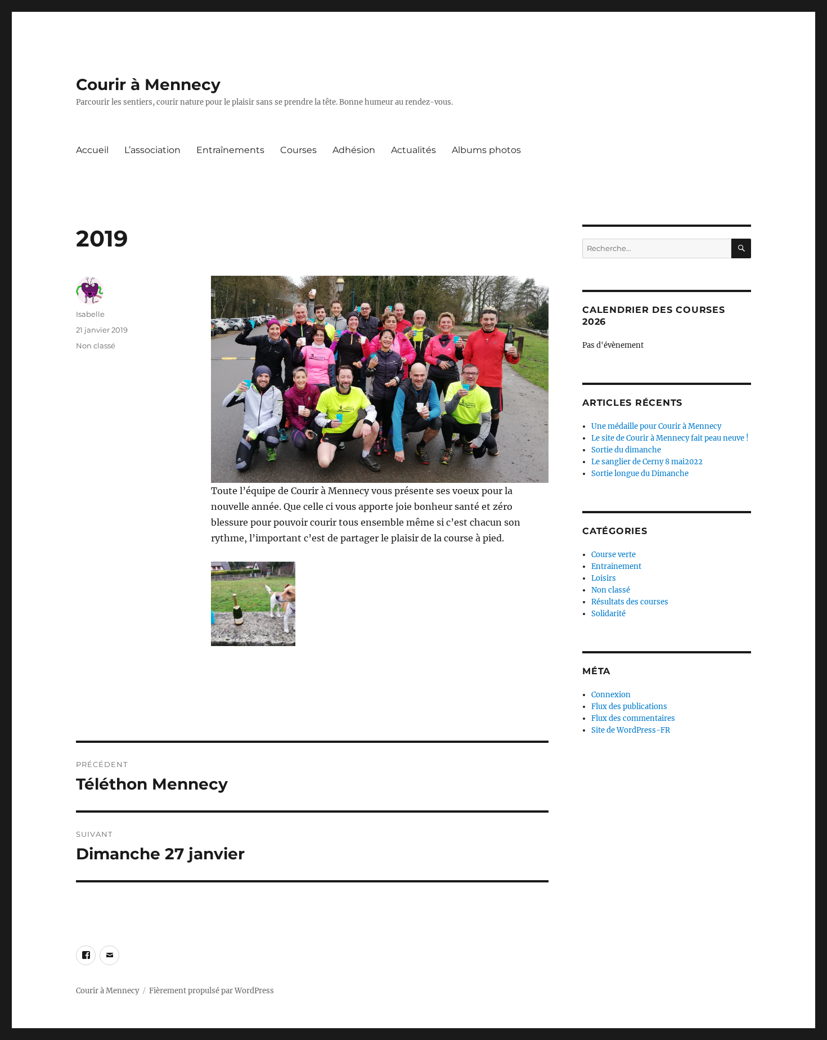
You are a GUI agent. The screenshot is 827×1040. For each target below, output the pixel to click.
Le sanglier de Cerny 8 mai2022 (647, 462)
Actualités (413, 150)
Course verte (613, 554)
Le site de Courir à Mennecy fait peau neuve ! (670, 438)
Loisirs (603, 578)
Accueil (92, 150)
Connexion (611, 695)
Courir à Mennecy (148, 84)
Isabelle (90, 314)
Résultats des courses (629, 602)
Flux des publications (629, 706)
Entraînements (230, 150)
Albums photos (486, 150)
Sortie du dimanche (626, 450)
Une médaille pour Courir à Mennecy (656, 426)
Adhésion (353, 150)
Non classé (95, 345)
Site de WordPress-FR (630, 730)
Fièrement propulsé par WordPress (211, 991)
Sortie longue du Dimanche (640, 473)
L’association (152, 150)
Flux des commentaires (633, 718)
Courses (298, 150)
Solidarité (608, 613)
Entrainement (616, 566)
